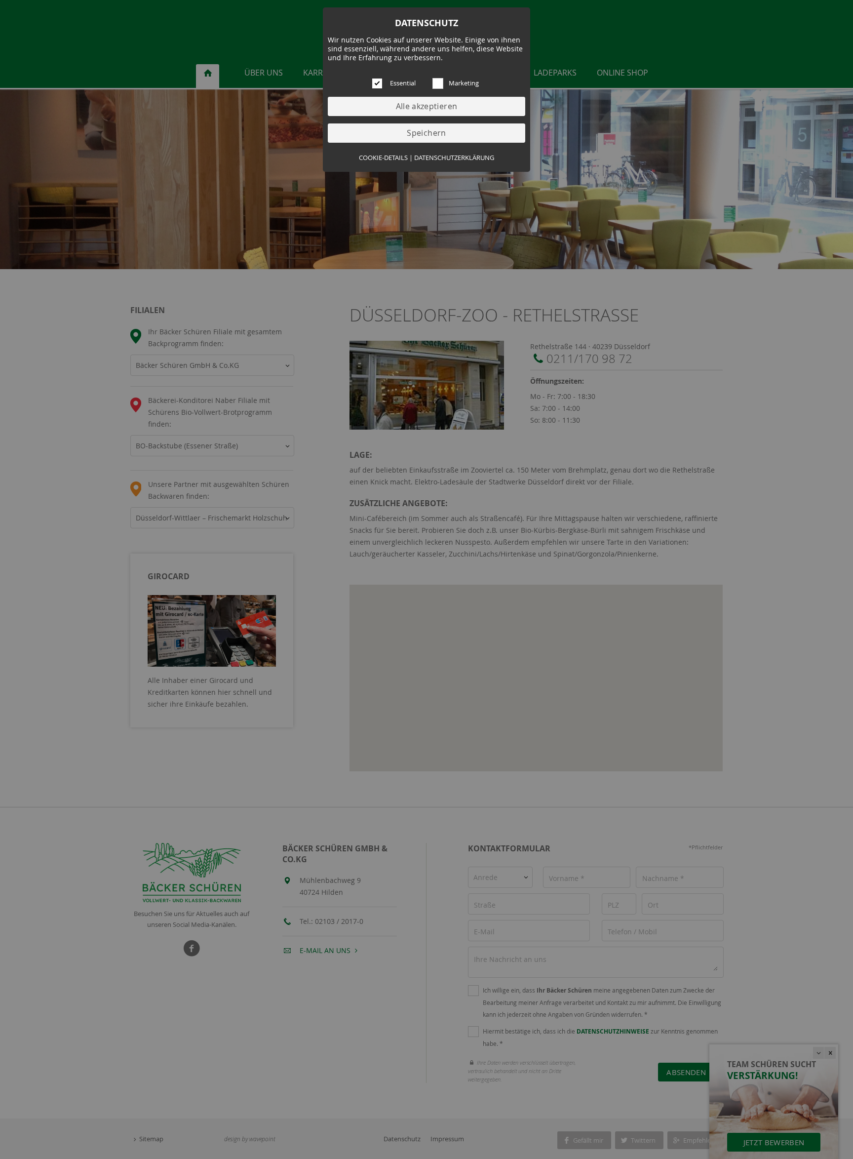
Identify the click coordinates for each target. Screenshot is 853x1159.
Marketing (464, 83)
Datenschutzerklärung (454, 158)
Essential (403, 83)
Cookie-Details (383, 158)
